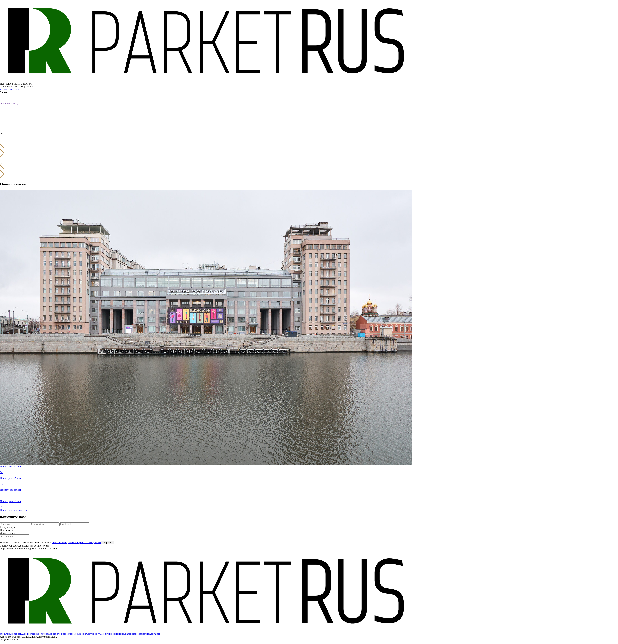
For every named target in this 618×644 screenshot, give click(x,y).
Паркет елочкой (57, 633)
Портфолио (143, 633)
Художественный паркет (34, 633)
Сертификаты (93, 633)
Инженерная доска (76, 633)
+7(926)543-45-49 (9, 89)
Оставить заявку (9, 103)
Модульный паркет (10, 633)
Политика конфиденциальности (119, 633)
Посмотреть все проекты (13, 510)
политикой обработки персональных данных (76, 542)
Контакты (154, 633)
